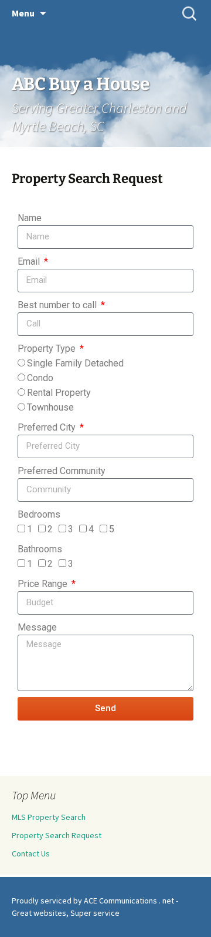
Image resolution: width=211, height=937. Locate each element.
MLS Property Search (49, 817)
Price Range (44, 583)
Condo (40, 378)
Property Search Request (56, 835)
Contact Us (31, 853)
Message (37, 627)
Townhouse (50, 407)
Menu (23, 13)
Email (30, 261)
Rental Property (59, 392)
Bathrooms (40, 549)
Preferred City (48, 427)
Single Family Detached (75, 363)
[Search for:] (189, 13)
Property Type (48, 348)
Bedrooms (39, 514)
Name (30, 218)
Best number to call (58, 305)
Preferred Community (62, 470)
